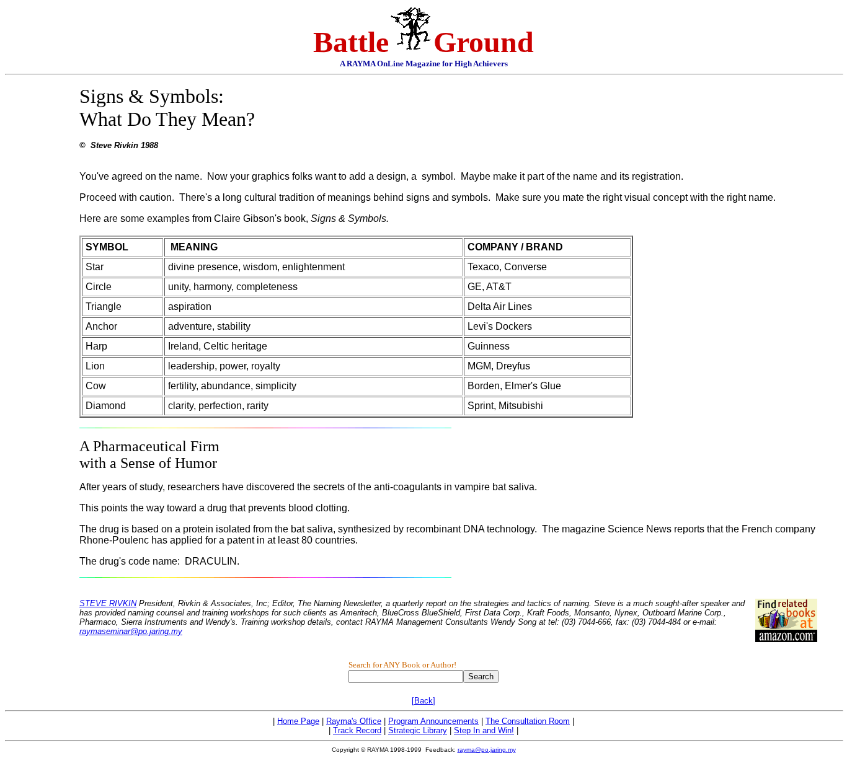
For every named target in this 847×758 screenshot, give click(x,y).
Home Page (298, 721)
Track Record (357, 730)
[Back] (423, 700)
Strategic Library (417, 730)
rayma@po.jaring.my (487, 749)
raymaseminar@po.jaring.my (130, 631)
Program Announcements (433, 721)
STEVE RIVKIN (107, 603)
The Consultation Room (528, 721)
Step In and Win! (484, 730)
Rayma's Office (353, 721)
